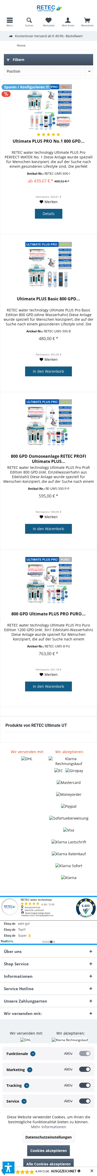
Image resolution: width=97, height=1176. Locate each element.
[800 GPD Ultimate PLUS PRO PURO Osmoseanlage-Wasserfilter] (48, 580)
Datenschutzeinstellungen (48, 1137)
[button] (8, 1167)
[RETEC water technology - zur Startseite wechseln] (48, 8)
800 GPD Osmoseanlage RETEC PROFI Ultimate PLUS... (48, 459)
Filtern (18, 59)
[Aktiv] (85, 1053)
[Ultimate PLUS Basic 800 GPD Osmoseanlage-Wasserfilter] (48, 265)
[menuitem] (9, 22)
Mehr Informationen (48, 1126)
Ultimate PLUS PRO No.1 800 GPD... (49, 141)
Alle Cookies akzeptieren (48, 1164)
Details (49, 213)
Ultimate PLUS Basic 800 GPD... (48, 299)
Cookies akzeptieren (48, 1150)
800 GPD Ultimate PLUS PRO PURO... (48, 614)
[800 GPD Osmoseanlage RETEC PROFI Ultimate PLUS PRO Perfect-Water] (48, 422)
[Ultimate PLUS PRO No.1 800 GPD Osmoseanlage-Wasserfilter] (48, 107)
